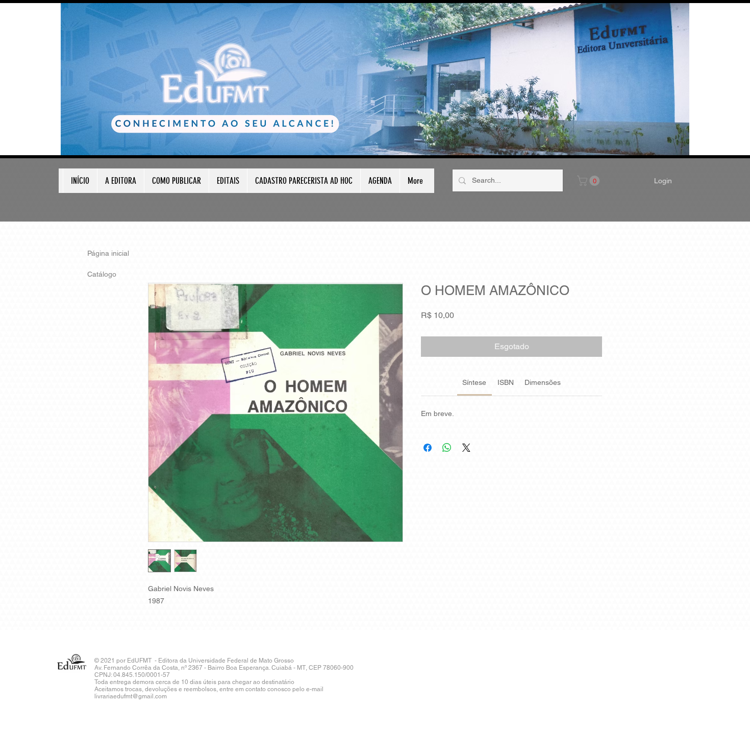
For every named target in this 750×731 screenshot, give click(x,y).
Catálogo (101, 274)
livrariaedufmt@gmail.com (130, 696)
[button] (589, 181)
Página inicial (108, 253)
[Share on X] (466, 448)
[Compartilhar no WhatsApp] (447, 448)
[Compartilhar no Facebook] (427, 448)
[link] (474, 382)
